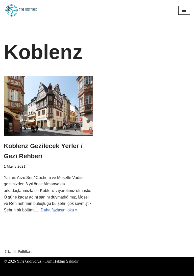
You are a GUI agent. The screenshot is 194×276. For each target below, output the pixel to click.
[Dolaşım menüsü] (184, 10)
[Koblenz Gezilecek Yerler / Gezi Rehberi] (48, 106)
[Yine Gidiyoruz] (21, 10)
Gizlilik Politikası (18, 251)
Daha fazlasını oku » (59, 210)
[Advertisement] (97, 113)
